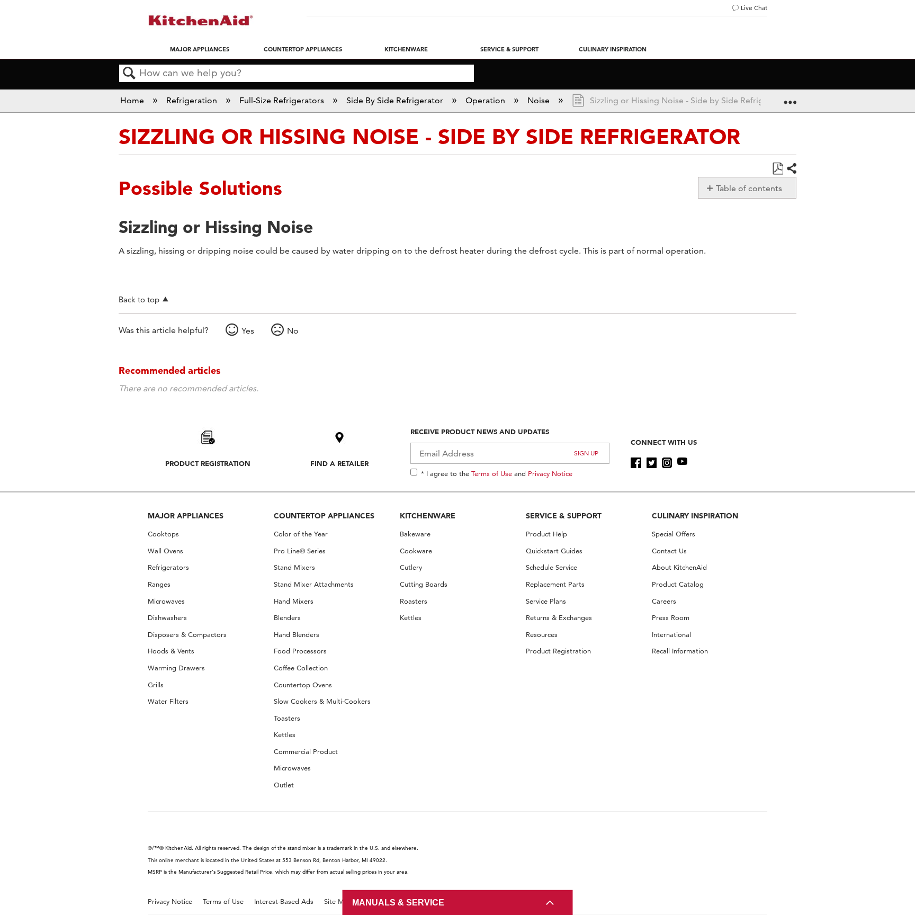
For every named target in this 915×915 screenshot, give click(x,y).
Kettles (284, 735)
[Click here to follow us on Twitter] (652, 462)
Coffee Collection (301, 668)
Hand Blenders (296, 635)
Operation (486, 100)
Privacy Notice (550, 473)
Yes (247, 331)
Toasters (287, 718)
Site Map (338, 901)
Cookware (416, 551)
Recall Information (680, 651)
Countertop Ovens (303, 685)
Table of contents (749, 188)
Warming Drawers (176, 668)
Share (791, 169)
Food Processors (300, 651)
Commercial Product (306, 752)
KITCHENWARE (427, 516)
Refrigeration (192, 100)
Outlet (284, 785)
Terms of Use (491, 473)
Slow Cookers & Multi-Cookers (322, 701)
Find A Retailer (339, 463)
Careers (664, 601)
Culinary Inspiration (613, 49)
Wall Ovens (165, 551)
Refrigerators (168, 567)
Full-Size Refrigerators (282, 100)
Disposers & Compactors (187, 635)
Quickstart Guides (554, 551)
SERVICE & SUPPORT (564, 516)
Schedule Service (551, 567)
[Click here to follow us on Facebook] (636, 462)
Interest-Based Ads (283, 901)
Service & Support (509, 49)
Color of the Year (301, 534)
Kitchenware (406, 49)
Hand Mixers (293, 601)
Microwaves (166, 601)
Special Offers (673, 534)
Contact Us (669, 551)
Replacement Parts (555, 584)
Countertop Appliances (303, 49)
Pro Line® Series (300, 551)
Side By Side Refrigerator (395, 100)
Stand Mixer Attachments (314, 584)
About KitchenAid (679, 567)
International (671, 635)
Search (129, 74)
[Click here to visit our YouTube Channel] (682, 462)
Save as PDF (777, 169)
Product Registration (207, 463)
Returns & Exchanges (559, 618)
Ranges (159, 584)
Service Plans (546, 601)
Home (133, 100)
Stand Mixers (294, 567)
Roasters (413, 601)
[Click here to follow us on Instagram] (667, 462)
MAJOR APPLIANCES (185, 516)
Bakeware (415, 534)
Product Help (546, 534)
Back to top (139, 299)
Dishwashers (167, 618)
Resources (542, 635)
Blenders (287, 618)
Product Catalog (678, 584)
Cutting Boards (423, 584)
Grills (156, 685)
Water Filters (168, 701)
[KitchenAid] (201, 20)
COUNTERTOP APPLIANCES (324, 516)
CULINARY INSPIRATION (695, 516)
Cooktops (163, 534)
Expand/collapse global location (790, 97)
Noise (539, 100)
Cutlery (411, 567)
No (293, 331)
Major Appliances (199, 49)
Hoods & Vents (171, 651)
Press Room (670, 618)
